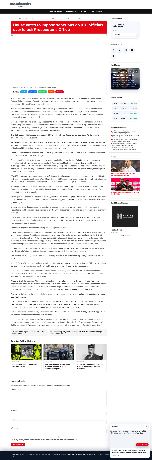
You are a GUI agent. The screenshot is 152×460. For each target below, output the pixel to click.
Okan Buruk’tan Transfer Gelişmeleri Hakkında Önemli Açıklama (124, 140)
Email (14, 419)
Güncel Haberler (56, 11)
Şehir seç (117, 30)
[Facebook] (113, 50)
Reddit (51, 92)
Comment (16, 389)
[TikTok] (113, 56)
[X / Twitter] (119, 50)
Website (14, 428)
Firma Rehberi (71, 11)
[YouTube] (132, 50)
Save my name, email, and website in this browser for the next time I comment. (44, 440)
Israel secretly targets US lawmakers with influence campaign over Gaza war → (76, 332)
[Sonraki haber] (136, 71)
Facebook (32, 92)
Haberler (14, 19)
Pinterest (59, 92)
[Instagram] (125, 50)
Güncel (21, 19)
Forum (83, 11)
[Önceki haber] (131, 71)
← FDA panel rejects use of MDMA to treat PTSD (28, 332)
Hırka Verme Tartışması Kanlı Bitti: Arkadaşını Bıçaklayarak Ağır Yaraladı (124, 148)
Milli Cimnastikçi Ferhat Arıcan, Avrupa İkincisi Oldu (125, 136)
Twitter (24, 92)
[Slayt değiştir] (121, 235)
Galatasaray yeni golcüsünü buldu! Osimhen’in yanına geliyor (124, 132)
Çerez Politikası (96, 11)
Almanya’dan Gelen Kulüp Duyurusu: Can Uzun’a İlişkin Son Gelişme (124, 144)
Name (14, 410)
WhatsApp (42, 92)
